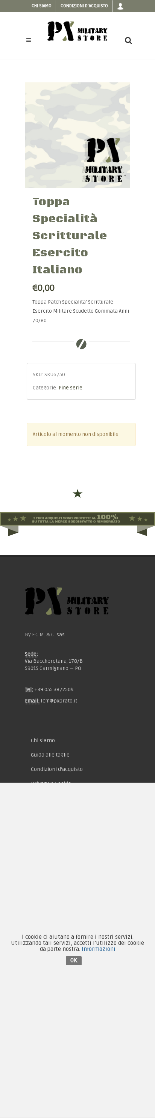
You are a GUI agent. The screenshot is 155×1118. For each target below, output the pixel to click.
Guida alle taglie (50, 755)
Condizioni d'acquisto (84, 6)
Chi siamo (42, 6)
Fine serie (70, 388)
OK (73, 960)
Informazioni (98, 949)
